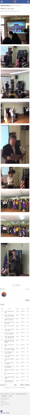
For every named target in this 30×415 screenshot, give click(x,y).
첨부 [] (2, 289)
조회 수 (27, 308)
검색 (15, 385)
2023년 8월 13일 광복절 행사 (9, 370)
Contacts (10, 396)
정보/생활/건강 (4, 396)
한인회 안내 (6, 394)
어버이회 (12, 394)
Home (2, 394)
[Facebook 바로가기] (1, 411)
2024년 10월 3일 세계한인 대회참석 (9, 323)
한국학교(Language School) (21, 394)
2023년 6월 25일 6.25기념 (9, 373)
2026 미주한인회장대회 (16, 5)
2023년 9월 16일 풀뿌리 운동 (9, 359)
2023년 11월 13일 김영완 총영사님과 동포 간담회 (9, 349)
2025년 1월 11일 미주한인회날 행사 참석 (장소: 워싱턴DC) (9, 341)
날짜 (22, 308)
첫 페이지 (7, 387)
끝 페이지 (22, 387)
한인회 (2, 11)
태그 (28, 385)
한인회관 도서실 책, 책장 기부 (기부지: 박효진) (9, 333)
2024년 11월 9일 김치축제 (9, 325)
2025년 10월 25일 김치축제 (9, 312)
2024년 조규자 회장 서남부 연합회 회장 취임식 (9, 319)
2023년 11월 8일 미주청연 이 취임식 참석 (9, 352)
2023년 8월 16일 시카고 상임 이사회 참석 (9, 367)
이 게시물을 (27, 289)
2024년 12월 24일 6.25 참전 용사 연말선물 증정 (9, 337)
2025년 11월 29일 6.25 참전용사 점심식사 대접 (9, 315)
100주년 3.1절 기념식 (7, 9)
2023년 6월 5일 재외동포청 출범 (9, 377)
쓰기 (23, 385)
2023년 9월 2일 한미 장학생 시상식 (9, 363)
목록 (28, 300)
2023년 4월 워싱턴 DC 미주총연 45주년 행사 (9, 381)
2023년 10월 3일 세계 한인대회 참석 (9, 356)
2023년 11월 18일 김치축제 (9, 345)
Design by (5, 413)
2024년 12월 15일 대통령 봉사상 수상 (9, 330)
